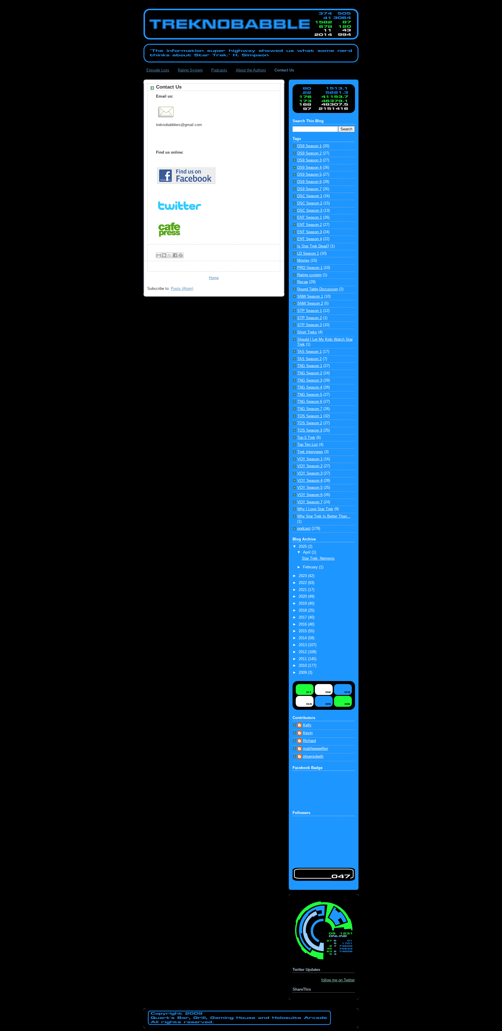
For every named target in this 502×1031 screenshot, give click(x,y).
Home (214, 278)
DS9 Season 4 (309, 168)
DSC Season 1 (309, 196)
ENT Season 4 (309, 239)
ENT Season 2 (309, 225)
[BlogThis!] (164, 255)
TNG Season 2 (309, 373)
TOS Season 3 (309, 430)
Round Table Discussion (317, 289)
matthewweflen (315, 749)
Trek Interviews (310, 452)
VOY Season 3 (309, 473)
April (307, 552)
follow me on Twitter (338, 980)
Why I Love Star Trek (315, 509)
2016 (303, 624)
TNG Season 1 (309, 366)
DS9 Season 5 (309, 175)
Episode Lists (157, 70)
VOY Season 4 (309, 481)
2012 (303, 652)
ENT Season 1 (309, 217)
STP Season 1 (309, 311)
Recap (302, 282)
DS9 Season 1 (309, 146)
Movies (303, 260)
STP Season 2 (309, 318)
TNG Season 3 (309, 380)
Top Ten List (307, 445)
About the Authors (251, 70)
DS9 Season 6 (309, 182)
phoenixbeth (313, 757)
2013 (303, 645)
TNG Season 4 (309, 387)
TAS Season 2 (309, 359)
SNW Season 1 (310, 296)
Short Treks (307, 332)
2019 (303, 603)
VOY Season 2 (309, 466)
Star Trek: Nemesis (318, 558)
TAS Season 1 (309, 352)
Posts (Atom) (182, 289)
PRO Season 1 (309, 268)
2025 (303, 547)
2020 (303, 596)
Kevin (308, 733)
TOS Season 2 (309, 423)
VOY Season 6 (309, 495)
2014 (303, 638)
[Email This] (159, 255)
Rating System (190, 70)
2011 (303, 659)
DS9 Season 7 (309, 189)
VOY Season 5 (309, 488)
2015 (303, 631)
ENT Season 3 (309, 232)
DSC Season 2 (309, 203)
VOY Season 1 (309, 459)
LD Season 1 (308, 254)
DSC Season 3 (309, 211)
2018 (303, 610)
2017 (303, 617)
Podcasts (219, 70)
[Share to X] (170, 255)
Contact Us (284, 70)
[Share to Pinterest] (181, 255)
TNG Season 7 (309, 409)
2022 (303, 583)
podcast (304, 529)
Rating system (309, 275)
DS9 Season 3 (309, 160)
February (311, 567)
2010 (303, 666)
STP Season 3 (309, 325)
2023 (303, 576)
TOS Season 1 (309, 416)
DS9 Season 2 (309, 153)
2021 (303, 590)
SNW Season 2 (310, 303)
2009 (303, 673)
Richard (309, 741)
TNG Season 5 (309, 395)
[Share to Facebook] (175, 255)
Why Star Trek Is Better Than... (323, 516)
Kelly (307, 725)
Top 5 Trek (306, 438)
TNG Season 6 (309, 402)
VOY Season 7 (309, 502)
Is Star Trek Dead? (313, 246)
